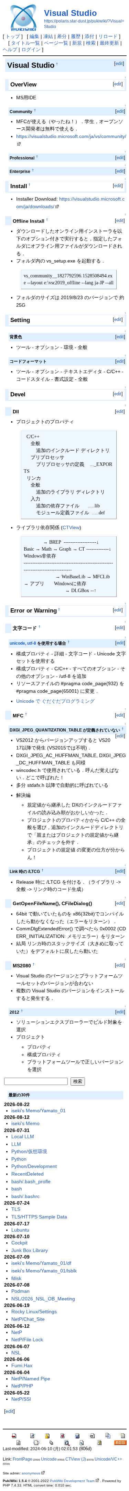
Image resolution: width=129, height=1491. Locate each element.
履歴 (75, 36)
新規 (77, 43)
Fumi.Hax (21, 1365)
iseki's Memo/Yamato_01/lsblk (44, 1270)
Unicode (49, 1459)
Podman (20, 1291)
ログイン (31, 49)
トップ (13, 36)
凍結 (48, 36)
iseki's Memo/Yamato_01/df (41, 1263)
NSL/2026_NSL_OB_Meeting (43, 1298)
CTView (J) (75, 1459)
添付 (89, 36)
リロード (108, 36)
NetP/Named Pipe (30, 1378)
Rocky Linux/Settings (34, 1311)
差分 (62, 36)
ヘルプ (10, 49)
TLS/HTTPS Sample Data (39, 1217)
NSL (16, 1352)
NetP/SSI (21, 1399)
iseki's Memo (25, 1123)
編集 (34, 36)
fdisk (16, 1278)
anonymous (31, 1473)
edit (119, 63)
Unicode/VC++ (108, 1459)
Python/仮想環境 (29, 1151)
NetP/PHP (22, 1386)
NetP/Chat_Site (28, 1319)
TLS (15, 1209)
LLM (16, 1144)
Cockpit (19, 1242)
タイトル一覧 (25, 43)
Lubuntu (20, 1230)
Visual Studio (70, 13)
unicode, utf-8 (23, 643)
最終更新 (109, 43)
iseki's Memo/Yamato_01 (38, 1110)
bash (16, 1188)
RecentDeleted (27, 1174)
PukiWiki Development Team (72, 1481)
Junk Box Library (29, 1250)
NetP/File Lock (27, 1339)
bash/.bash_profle (31, 1181)
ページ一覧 (56, 43)
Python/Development (34, 1166)
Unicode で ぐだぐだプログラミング (55, 701)
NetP (16, 1332)
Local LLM (22, 1136)
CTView (71, 527)
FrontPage (22, 1459)
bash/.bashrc (25, 1196)
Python (18, 1159)
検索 (91, 43)
